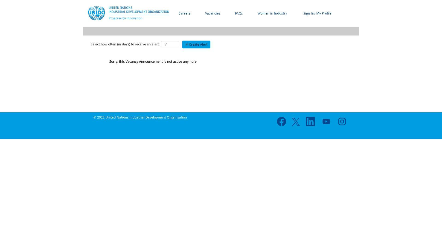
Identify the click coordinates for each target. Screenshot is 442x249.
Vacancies (212, 13)
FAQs (239, 13)
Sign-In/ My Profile (317, 13)
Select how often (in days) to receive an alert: (125, 44)
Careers (184, 13)
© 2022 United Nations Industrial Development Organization (140, 117)
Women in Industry (272, 13)
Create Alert (197, 44)
